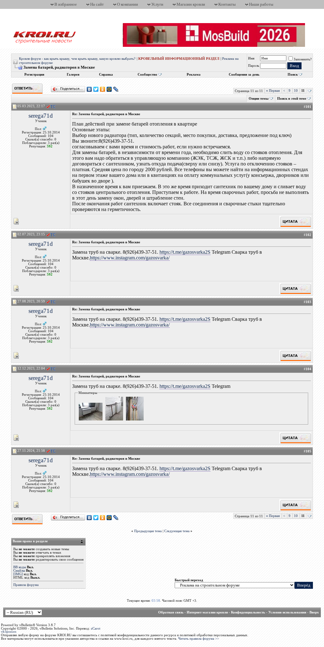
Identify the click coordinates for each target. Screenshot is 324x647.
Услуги (157, 4)
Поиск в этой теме (291, 98)
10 (296, 90)
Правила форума (26, 585)
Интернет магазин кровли (207, 612)
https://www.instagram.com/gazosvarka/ (130, 257)
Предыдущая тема (148, 531)
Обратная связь (171, 612)
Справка (106, 74)
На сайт (97, 4)
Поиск (293, 74)
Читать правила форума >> (198, 638)
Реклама (194, 74)
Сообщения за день (244, 74)
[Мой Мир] (109, 89)
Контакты (227, 4)
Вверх (314, 612)
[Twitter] (96, 89)
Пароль (253, 65)
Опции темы (259, 98)
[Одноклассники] (102, 89)
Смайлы (19, 570)
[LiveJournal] (116, 89)
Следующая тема (177, 531)
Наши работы (261, 4)
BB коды (19, 567)
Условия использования (287, 612)
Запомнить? (303, 59)
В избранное (65, 4)
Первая (273, 90)
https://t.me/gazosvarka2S (184, 252)
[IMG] (18, 574)
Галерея (73, 74)
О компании (127, 4)
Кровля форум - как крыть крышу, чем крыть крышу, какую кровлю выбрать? (77, 58)
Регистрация (34, 74)
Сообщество (147, 74)
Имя (251, 58)
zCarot (95, 628)
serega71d (40, 115)
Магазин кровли (191, 4)
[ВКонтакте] (89, 89)
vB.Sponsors (8, 631)
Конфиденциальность (248, 612)
